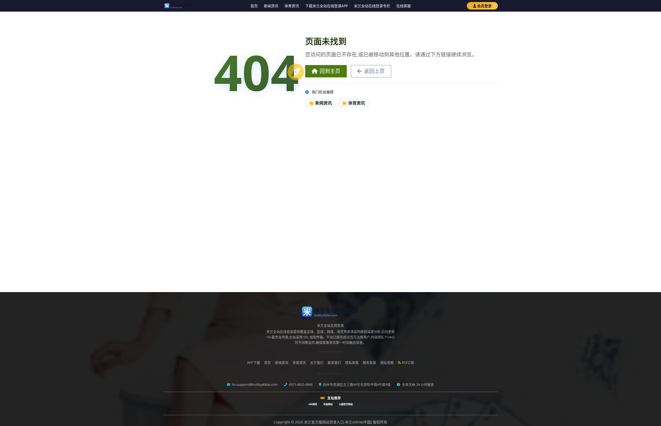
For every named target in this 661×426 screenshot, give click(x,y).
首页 (254, 5)
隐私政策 (352, 362)
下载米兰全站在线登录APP (326, 5)
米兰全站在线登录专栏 (372, 5)
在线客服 (403, 5)
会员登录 (484, 5)
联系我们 (334, 362)
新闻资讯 (271, 5)
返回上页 (374, 71)
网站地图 (387, 362)
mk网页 (313, 404)
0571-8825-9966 (300, 384)
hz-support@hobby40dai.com (254, 384)
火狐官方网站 (346, 404)
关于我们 (317, 362)
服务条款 (369, 362)
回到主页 (330, 71)
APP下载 (253, 362)
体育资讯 (292, 5)
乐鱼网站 (328, 404)
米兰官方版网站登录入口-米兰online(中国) (338, 422)
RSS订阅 (408, 362)
